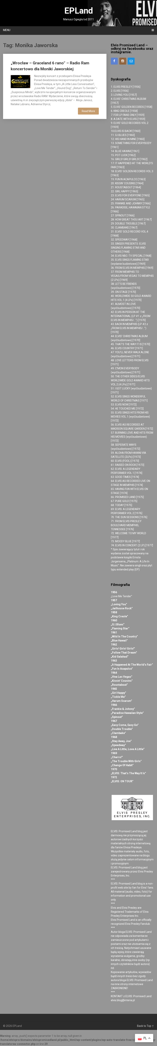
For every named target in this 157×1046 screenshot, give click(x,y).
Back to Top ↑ (145, 1025)
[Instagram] (122, 61)
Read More (88, 111)
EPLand (78, 11)
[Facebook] (114, 61)
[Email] (131, 61)
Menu (6, 30)
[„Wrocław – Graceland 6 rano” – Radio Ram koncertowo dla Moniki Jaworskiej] (20, 81)
